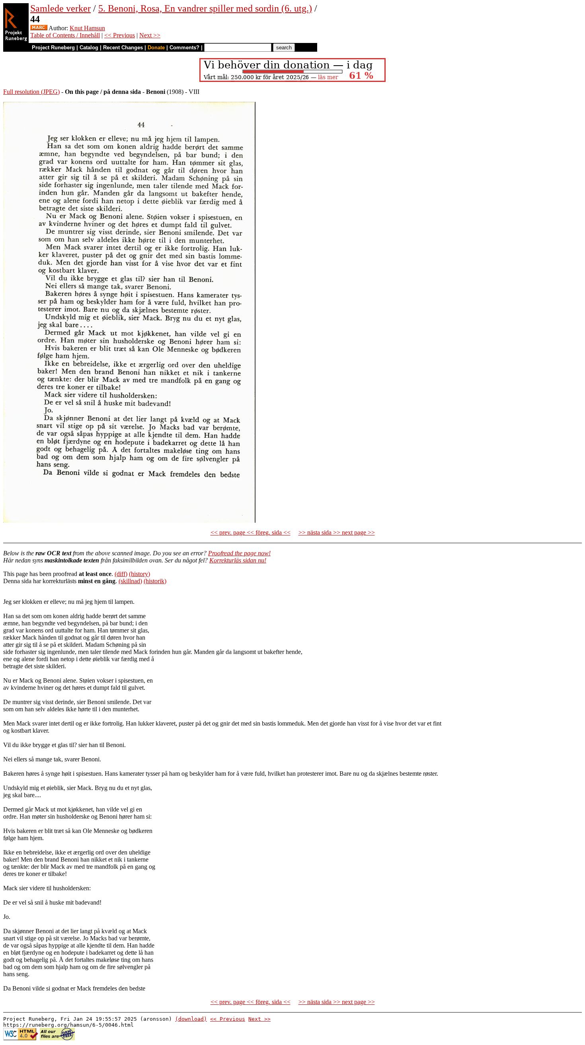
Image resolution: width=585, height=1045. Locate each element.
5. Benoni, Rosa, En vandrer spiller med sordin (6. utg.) (205, 8)
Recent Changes (123, 48)
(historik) (155, 581)
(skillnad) (130, 581)
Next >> (149, 35)
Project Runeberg (53, 48)
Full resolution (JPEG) (31, 91)
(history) (139, 573)
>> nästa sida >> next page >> (336, 532)
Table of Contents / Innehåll (65, 35)
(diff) (121, 573)
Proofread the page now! (239, 553)
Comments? (184, 48)
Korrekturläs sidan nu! (237, 560)
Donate (156, 48)
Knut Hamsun (87, 28)
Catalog (89, 48)
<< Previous (119, 35)
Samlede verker (60, 8)
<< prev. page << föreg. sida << (251, 532)
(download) (191, 1019)
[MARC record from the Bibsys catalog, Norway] (38, 28)
